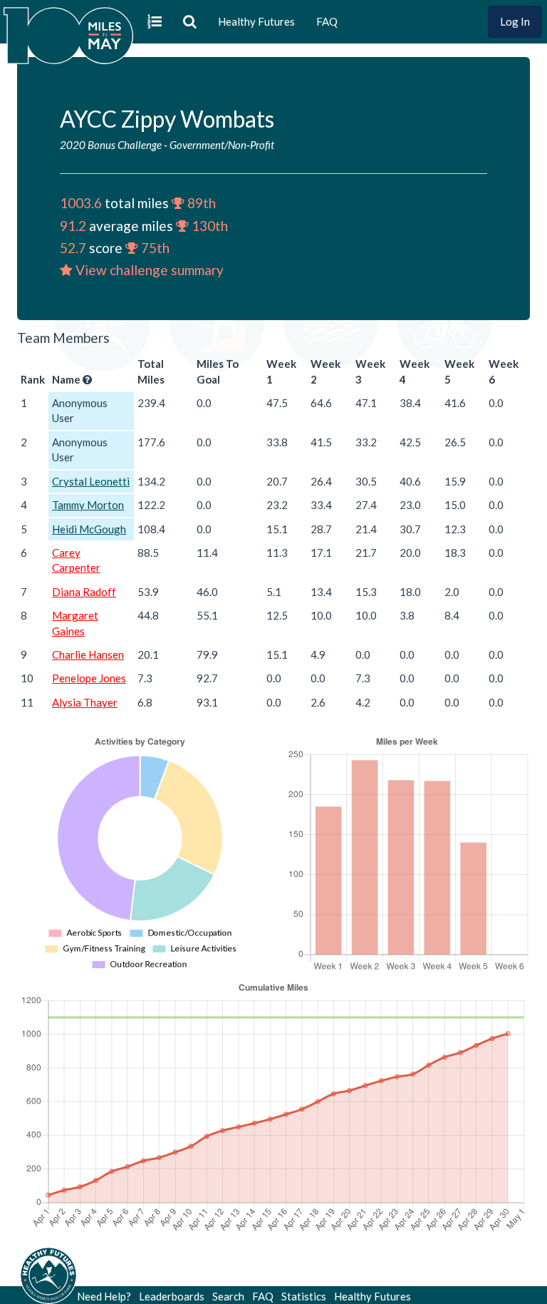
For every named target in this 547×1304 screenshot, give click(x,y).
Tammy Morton (88, 504)
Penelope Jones (89, 678)
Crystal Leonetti (91, 481)
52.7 (73, 248)
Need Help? (104, 1296)
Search (228, 1296)
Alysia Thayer (85, 702)
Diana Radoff (84, 591)
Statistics (303, 1296)
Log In (515, 21)
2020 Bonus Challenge (111, 144)
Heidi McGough (89, 529)
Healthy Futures (256, 21)
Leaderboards (171, 1296)
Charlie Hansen (88, 654)
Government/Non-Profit (222, 144)
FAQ (327, 21)
